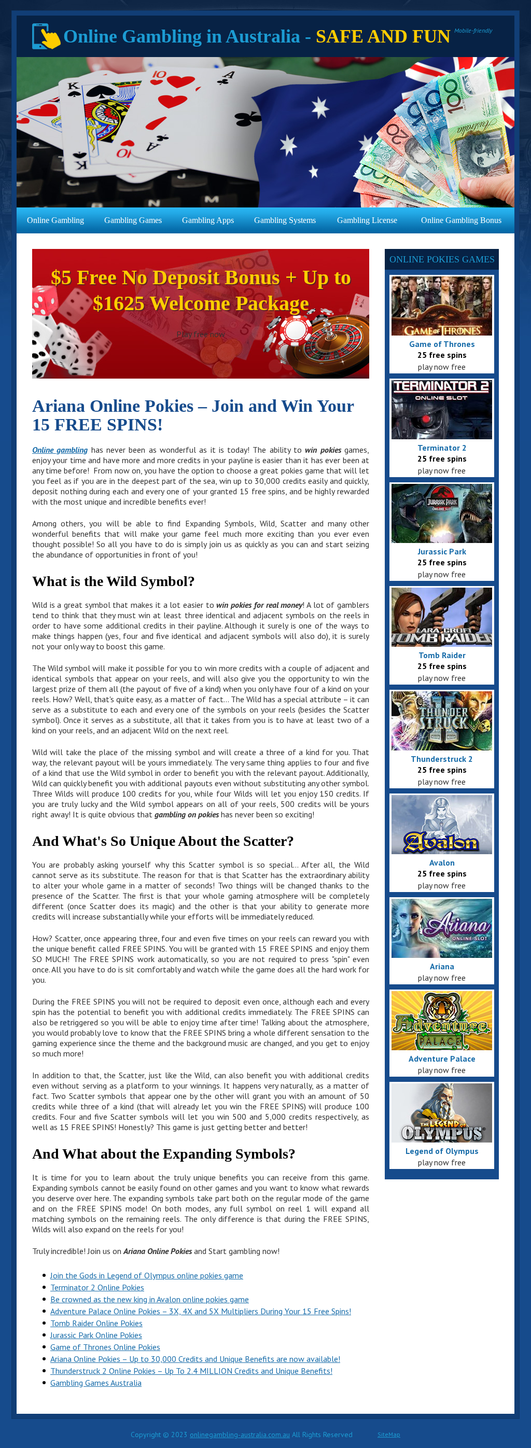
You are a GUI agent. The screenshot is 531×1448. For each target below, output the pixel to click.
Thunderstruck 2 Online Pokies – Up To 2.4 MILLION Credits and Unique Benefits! (191, 1371)
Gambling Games (133, 220)
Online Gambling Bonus (461, 220)
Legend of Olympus (442, 1150)
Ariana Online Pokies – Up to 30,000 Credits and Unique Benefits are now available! (195, 1359)
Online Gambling (55, 220)
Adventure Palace (442, 1058)
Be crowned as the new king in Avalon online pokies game (149, 1299)
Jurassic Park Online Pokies (96, 1335)
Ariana (442, 966)
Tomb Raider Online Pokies (96, 1323)
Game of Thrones (442, 344)
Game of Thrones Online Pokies (105, 1347)
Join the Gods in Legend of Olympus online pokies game (146, 1275)
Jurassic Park (442, 551)
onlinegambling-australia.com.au (240, 1434)
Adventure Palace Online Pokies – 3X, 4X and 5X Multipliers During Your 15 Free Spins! (200, 1311)
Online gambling (60, 449)
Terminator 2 (442, 447)
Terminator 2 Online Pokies (97, 1287)
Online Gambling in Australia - (257, 36)
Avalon (442, 862)
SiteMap (389, 1434)
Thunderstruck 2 (442, 758)
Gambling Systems (285, 220)
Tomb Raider (442, 655)
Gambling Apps (208, 220)
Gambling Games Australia (96, 1382)
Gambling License (367, 220)
